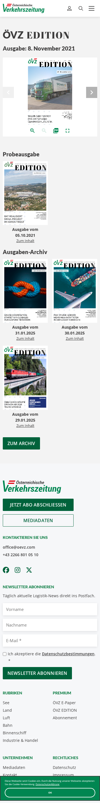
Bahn (7, 725)
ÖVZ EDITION (65, 710)
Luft (6, 717)
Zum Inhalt (25, 240)
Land (7, 710)
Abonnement (65, 717)
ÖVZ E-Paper (64, 702)
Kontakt (10, 775)
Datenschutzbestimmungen (68, 653)
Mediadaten (38, 520)
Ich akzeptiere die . (52, 657)
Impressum (63, 775)
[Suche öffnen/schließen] (81, 8)
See (6, 702)
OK (50, 792)
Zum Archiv (21, 443)
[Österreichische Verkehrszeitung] (23, 8)
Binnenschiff (14, 732)
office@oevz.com (19, 547)
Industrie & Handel (20, 740)
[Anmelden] (70, 8)
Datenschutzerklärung (47, 784)
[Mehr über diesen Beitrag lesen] (25, 193)
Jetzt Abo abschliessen (38, 505)
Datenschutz (64, 767)
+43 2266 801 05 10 (20, 554)
